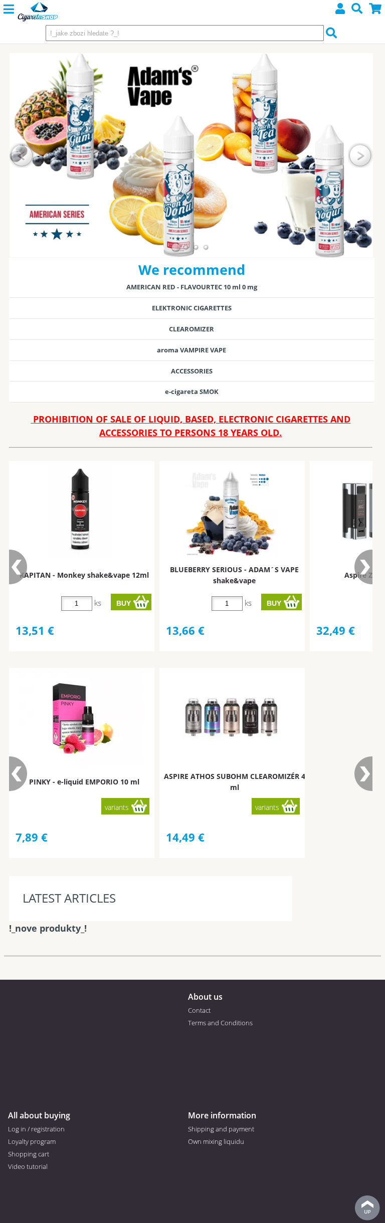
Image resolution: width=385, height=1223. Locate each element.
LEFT (22, 155)
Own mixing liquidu (216, 1141)
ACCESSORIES (192, 370)
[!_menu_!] (9, 9)
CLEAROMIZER (191, 328)
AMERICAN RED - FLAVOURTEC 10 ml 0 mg (191, 286)
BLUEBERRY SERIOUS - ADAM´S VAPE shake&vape (234, 575)
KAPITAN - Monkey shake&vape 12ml (84, 575)
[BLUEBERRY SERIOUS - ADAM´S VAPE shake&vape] (230, 511)
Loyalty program (32, 1141)
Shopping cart (28, 1153)
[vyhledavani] (357, 10)
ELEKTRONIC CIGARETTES (192, 307)
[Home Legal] (38, 13)
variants (117, 807)
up (367, 1207)
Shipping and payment (221, 1128)
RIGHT (360, 155)
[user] (340, 10)
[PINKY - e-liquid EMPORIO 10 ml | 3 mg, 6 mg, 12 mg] (80, 717)
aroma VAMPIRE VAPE (191, 349)
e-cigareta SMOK (192, 391)
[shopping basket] (375, 10)
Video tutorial (28, 1166)
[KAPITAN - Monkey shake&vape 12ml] (80, 511)
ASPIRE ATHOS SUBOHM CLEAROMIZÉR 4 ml (234, 781)
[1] (176, 247)
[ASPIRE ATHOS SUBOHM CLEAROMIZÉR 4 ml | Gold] (230, 717)
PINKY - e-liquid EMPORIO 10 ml (84, 781)
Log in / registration (36, 1128)
